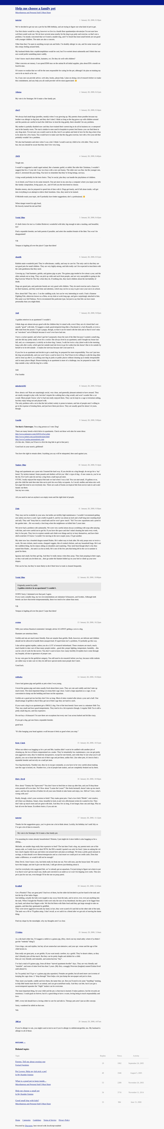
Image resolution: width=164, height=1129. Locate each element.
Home (17, 1120)
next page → (20, 1042)
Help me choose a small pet (27, 1091)
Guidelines (37, 1120)
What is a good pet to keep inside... (30, 1081)
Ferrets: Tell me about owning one (30, 1061)
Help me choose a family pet (35, 8)
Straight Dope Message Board (12, 2)
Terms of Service (49, 1120)
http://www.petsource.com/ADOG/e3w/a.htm (32, 434)
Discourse (29, 1126)
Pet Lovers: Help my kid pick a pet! (31, 1071)
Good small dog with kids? (27, 1100)
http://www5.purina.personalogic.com (29, 439)
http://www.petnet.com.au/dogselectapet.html (32, 437)
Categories (26, 1120)
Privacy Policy (64, 1120)
